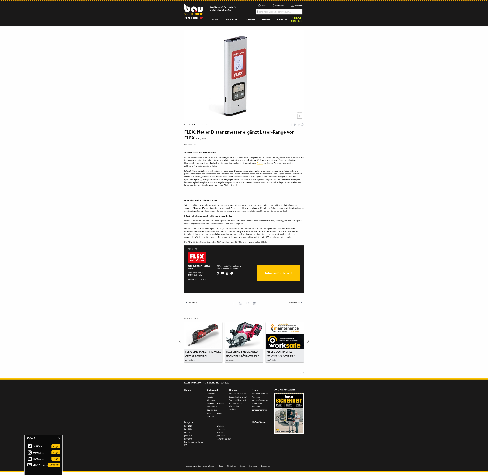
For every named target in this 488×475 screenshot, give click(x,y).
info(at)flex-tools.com (232, 266)
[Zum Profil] (231, 273)
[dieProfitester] (296, 20)
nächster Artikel (294, 302)
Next (308, 343)
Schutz (260, 163)
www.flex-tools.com (230, 268)
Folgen (56, 446)
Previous (180, 343)
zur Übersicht (192, 302)
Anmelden (54, 464)
